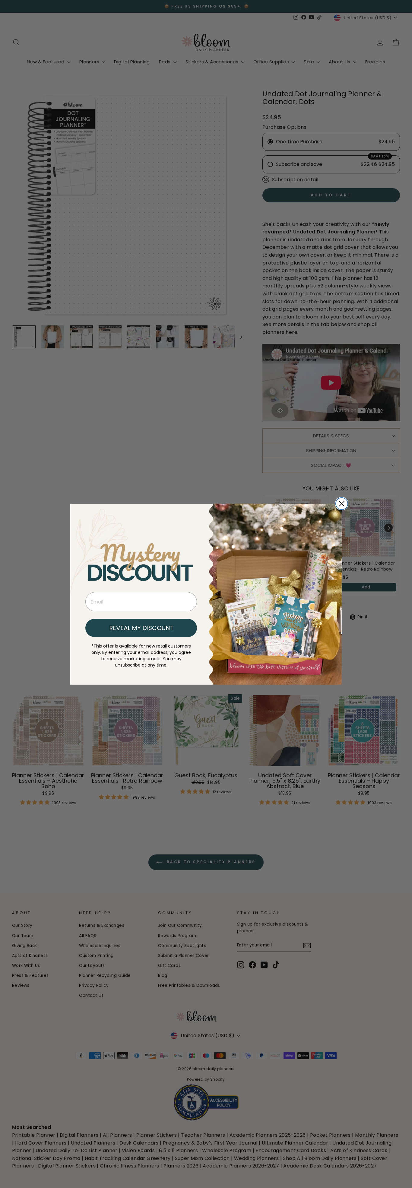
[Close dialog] (342, 504)
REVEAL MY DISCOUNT (141, 628)
